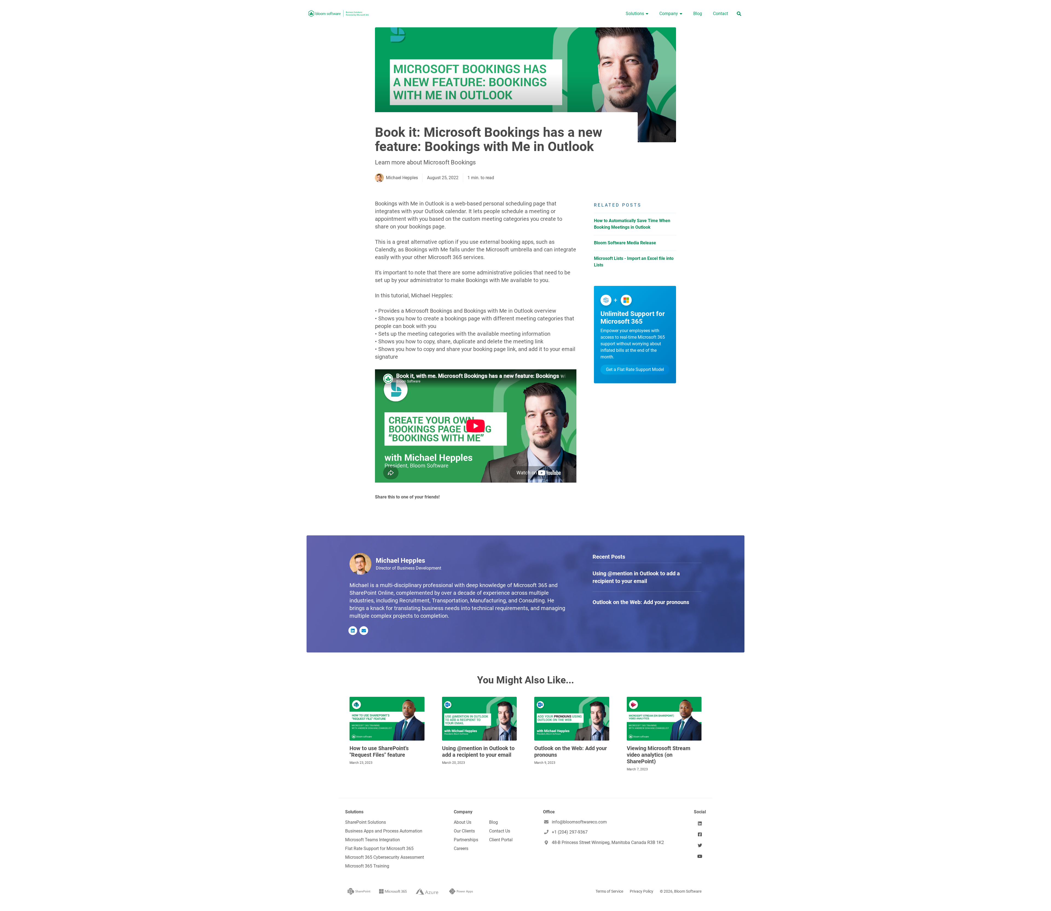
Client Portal (501, 839)
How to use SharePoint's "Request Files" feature (379, 751)
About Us (462, 822)
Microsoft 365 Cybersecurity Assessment (384, 857)
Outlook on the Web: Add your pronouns (570, 751)
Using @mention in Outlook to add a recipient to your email (478, 751)
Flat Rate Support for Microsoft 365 (379, 848)
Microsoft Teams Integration (372, 839)
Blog (493, 822)
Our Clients (464, 831)
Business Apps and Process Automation (383, 831)
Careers (461, 848)
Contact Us (499, 831)
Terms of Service (609, 891)
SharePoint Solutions (365, 822)
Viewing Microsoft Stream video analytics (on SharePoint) (658, 755)
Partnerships (466, 839)
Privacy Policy (641, 891)
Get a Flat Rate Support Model (635, 369)
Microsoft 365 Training (367, 866)
